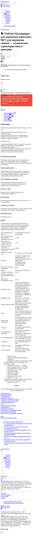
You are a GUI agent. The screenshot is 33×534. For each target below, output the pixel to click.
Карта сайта (6, 507)
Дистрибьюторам (6, 494)
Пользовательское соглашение (12, 501)
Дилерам (3, 493)
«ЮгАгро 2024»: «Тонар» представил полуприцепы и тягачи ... (16, 427)
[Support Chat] (4, 471)
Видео (8, 14)
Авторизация (6, 6)
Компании (7, 17)
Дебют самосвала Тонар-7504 (14, 421)
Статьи (7, 23)
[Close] (2, 450)
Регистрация (6, 5)
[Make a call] (4, 473)
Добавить (3, 89)
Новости (7, 12)
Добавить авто (5, 75)
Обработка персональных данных (14, 503)
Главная (7, 11)
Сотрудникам (4, 496)
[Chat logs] (4, 470)
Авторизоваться (9, 26)
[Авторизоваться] (1, 91)
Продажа (8, 15)
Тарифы (3, 498)
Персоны (8, 18)
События (8, 20)
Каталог (7, 21)
